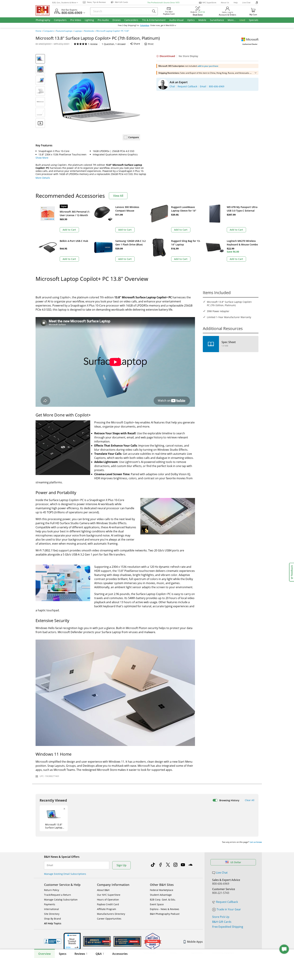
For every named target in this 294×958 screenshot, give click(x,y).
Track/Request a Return (57, 894)
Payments (49, 904)
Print (150, 44)
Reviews (81, 954)
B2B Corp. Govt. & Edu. (163, 899)
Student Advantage (161, 894)
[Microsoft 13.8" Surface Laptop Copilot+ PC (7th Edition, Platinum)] (97, 96)
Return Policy (51, 890)
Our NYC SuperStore (108, 894)
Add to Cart (69, 229)
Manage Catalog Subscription (61, 899)
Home (38, 31)
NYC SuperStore (209, 2)
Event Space (157, 904)
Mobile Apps (195, 942)
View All (118, 196)
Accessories (120, 954)
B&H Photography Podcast (164, 913)
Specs (62, 954)
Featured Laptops (64, 31)
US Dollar (235, 862)
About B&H (103, 890)
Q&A (100, 954)
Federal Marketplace (161, 890)
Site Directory (51, 913)
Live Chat (246, 2)
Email (50, 865)
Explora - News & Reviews (164, 909)
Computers (48, 31)
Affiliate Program (106, 909)
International (51, 909)
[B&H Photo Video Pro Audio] (44, 10)
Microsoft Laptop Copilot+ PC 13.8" (112, 31)
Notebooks (89, 31)
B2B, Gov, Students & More (64, 2)
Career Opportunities (109, 918)
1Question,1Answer (114, 44)
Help (236, 2)
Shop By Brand (52, 918)
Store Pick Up (220, 917)
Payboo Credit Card (108, 904)
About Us (225, 2)
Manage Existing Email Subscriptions (65, 873)
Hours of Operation (108, 899)
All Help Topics (52, 923)
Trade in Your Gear (229, 909)
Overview (44, 954)
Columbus (144, 25)
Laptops (78, 31)
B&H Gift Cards (221, 922)
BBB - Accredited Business (52, 941)
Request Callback (227, 902)
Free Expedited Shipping (227, 927)
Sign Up (121, 865)
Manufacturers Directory (111, 913)
